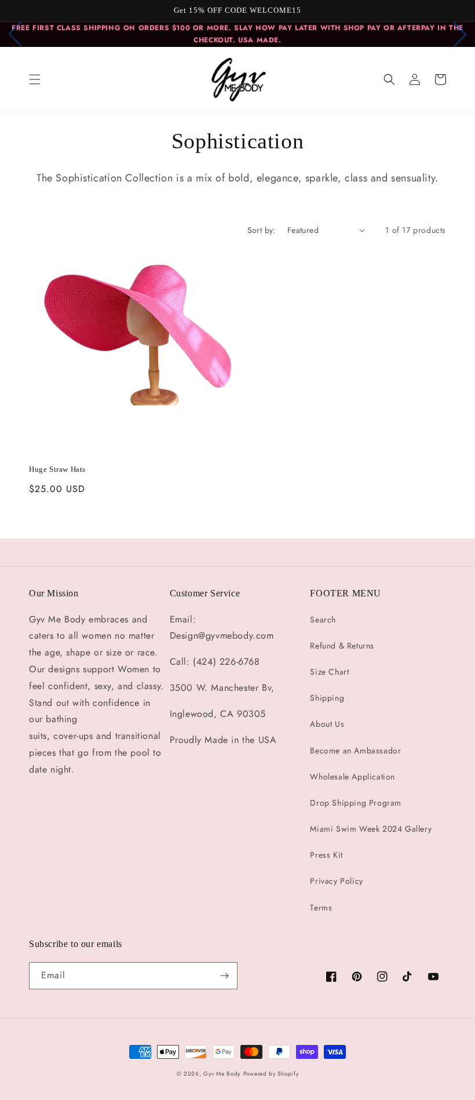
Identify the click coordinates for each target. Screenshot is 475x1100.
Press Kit (326, 855)
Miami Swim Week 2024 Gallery (371, 829)
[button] (35, 79)
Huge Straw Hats (57, 469)
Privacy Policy (336, 881)
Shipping (327, 698)
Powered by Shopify (271, 1073)
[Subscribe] (224, 975)
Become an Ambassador (355, 750)
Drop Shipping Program (355, 802)
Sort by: (261, 230)
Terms (321, 907)
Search (323, 619)
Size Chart (329, 672)
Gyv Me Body (221, 1073)
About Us (327, 724)
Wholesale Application (352, 776)
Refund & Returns (342, 645)
